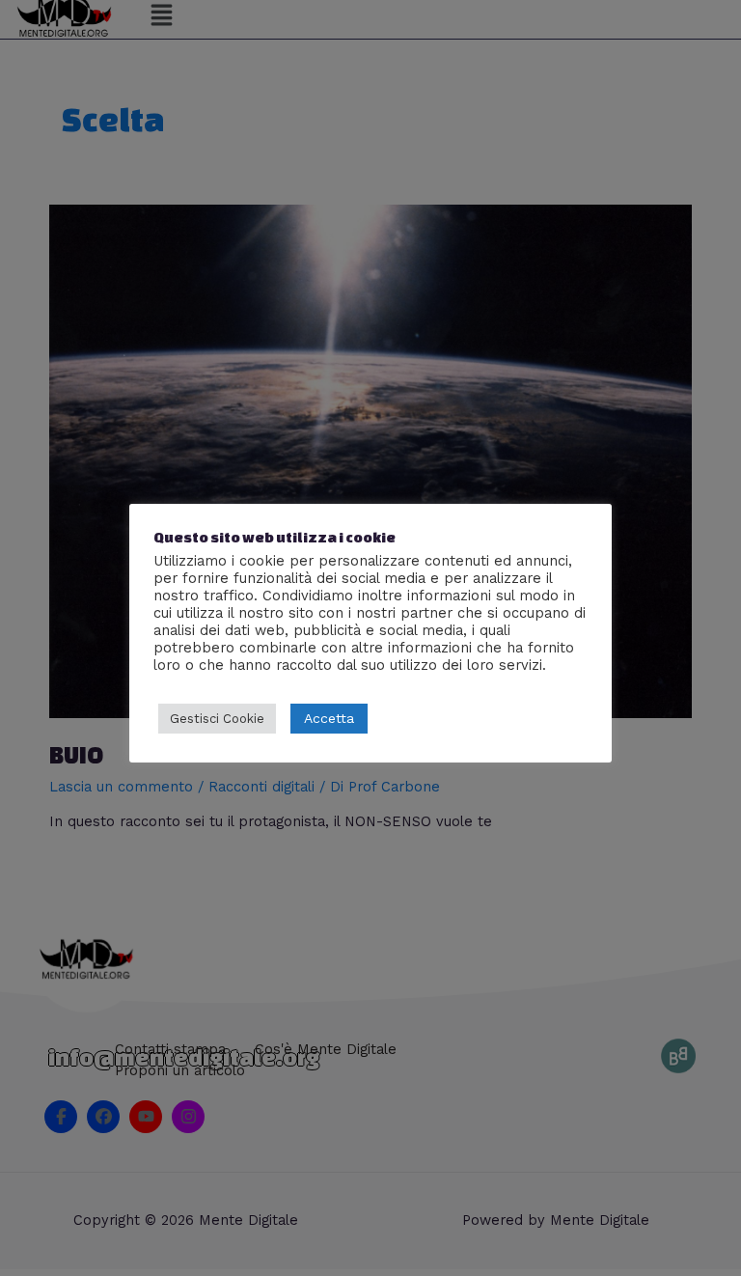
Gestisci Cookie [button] (217, 718)
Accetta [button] (329, 718)
